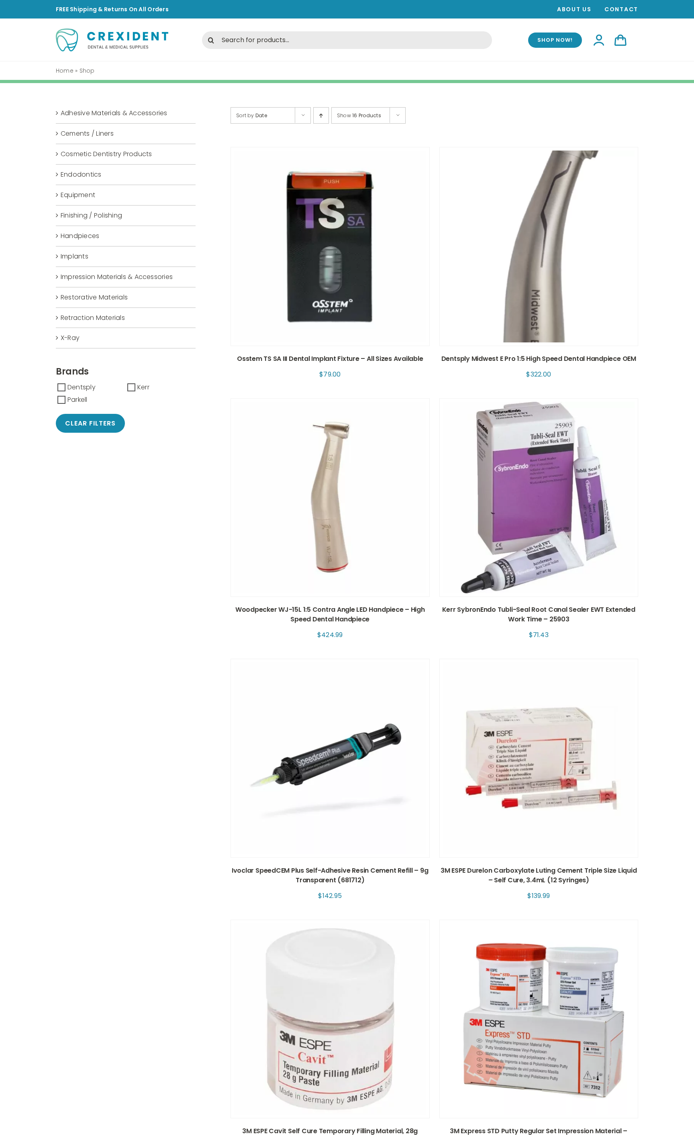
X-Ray (70, 337)
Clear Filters (90, 423)
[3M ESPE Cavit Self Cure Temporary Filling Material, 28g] (330, 925)
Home (64, 71)
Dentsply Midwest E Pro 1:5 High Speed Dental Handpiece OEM (538, 358)
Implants (74, 256)
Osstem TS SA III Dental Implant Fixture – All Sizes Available (330, 358)
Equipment (78, 195)
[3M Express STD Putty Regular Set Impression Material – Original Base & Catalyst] (539, 925)
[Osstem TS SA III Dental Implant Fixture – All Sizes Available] (330, 152)
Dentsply (81, 387)
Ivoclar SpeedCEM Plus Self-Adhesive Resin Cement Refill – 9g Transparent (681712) (330, 875)
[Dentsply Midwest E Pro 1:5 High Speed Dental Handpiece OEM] (539, 152)
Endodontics (81, 174)
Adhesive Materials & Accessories (114, 113)
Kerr (143, 387)
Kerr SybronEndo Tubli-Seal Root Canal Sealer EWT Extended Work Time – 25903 (538, 614)
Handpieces (80, 235)
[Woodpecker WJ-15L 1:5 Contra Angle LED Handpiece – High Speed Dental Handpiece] (330, 404)
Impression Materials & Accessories (117, 276)
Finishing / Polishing (91, 215)
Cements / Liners (87, 133)
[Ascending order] (321, 115)
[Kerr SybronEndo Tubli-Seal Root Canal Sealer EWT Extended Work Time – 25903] (539, 404)
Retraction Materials (93, 317)
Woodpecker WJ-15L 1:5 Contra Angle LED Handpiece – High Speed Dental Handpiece (330, 614)
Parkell (77, 399)
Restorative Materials (94, 297)
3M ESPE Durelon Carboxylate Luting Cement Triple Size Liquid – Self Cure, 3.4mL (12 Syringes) (539, 875)
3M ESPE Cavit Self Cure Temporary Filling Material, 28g (330, 1131)
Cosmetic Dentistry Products (106, 154)
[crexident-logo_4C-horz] (112, 31)
